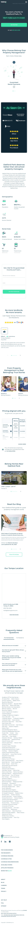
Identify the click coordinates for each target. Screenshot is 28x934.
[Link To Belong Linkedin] (6, 841)
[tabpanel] (14, 658)
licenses (24, 910)
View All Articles (14, 554)
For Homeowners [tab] (9, 637)
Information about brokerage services (14, 915)
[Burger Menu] (26, 2)
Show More (22, 444)
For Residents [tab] (20, 637)
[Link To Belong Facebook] (2, 841)
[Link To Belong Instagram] (10, 841)
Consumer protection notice (8, 916)
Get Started (14, 24)
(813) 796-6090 (7, 608)
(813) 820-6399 (16, 30)
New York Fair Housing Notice (8, 913)
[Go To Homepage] (3, 2)
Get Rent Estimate (14, 291)
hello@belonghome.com (10, 610)
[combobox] (14, 276)
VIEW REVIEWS (14, 614)
